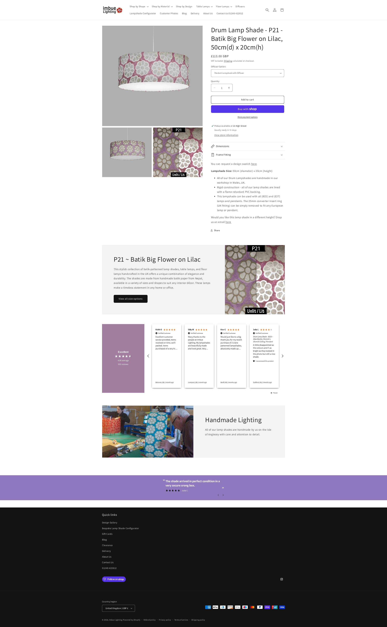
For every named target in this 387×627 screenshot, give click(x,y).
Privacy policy (165, 620)
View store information (226, 134)
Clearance (107, 545)
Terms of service (181, 620)
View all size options (131, 298)
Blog (104, 539)
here (254, 164)
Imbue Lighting (115, 620)
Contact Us (108, 562)
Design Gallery (109, 522)
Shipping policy (198, 620)
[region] (215, 356)
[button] (139, 6)
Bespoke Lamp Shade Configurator (120, 528)
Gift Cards (107, 533)
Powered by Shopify (131, 620)
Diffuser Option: (218, 66)
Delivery (106, 550)
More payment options (248, 117)
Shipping (228, 61)
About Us (106, 556)
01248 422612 (109, 568)
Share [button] (217, 230)
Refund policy (150, 620)
